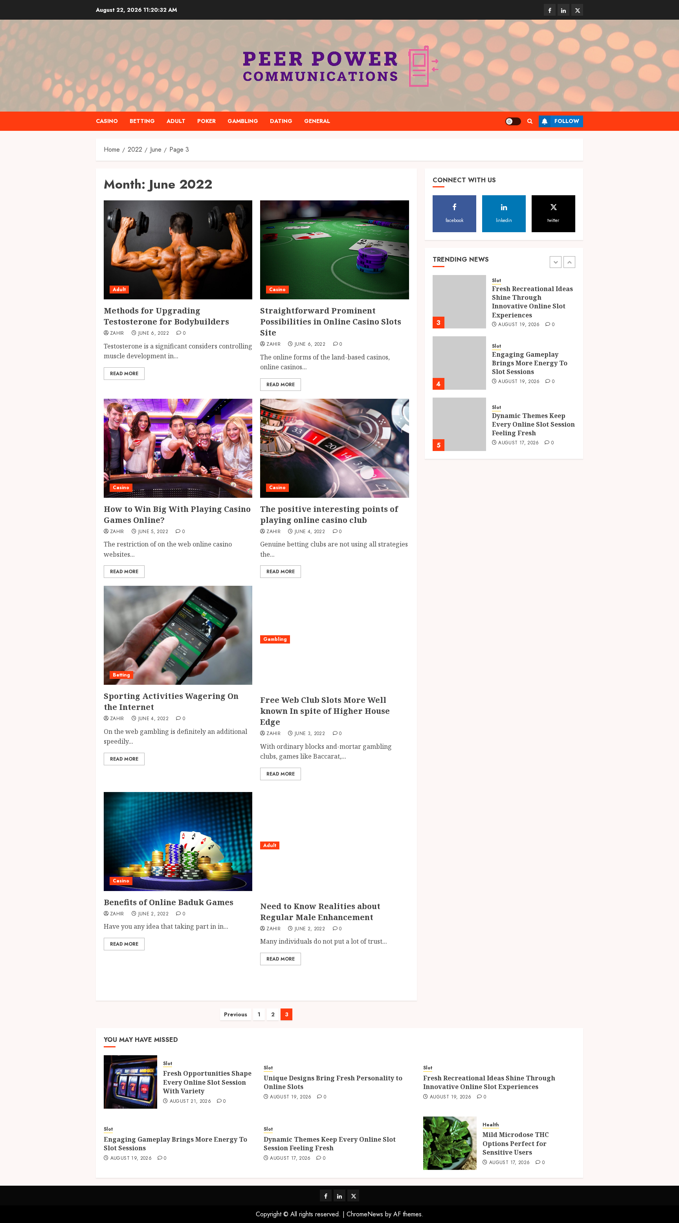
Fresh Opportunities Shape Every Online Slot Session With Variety (207, 1082)
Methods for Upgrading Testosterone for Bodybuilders (166, 316)
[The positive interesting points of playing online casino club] (334, 448)
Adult (176, 121)
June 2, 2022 (153, 914)
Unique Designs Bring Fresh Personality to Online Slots (333, 1082)
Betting (142, 121)
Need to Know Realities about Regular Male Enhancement (320, 911)
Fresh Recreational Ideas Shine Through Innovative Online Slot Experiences (532, 301)
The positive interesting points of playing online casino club (329, 514)
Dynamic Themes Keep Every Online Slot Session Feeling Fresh (533, 424)
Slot (496, 280)
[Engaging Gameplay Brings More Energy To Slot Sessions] (459, 363)
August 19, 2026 (519, 325)
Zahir (117, 333)
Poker (206, 121)
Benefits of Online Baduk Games (168, 902)
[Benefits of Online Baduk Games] (178, 841)
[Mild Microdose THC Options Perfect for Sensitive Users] (450, 1143)
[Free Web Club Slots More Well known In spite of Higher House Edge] (334, 639)
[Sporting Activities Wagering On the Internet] (178, 635)
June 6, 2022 (153, 333)
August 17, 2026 (518, 443)
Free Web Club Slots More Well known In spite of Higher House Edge (325, 711)
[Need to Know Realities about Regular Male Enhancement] (334, 845)
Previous (235, 1014)
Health (491, 1125)
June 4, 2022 (310, 532)
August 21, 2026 (190, 1101)
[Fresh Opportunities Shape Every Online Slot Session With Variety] (130, 1082)
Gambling (243, 121)
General (317, 121)
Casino (107, 121)
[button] (530, 121)
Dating (281, 121)
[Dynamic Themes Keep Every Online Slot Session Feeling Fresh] (459, 424)
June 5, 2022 (153, 532)
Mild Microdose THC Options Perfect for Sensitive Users (516, 1143)
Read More (124, 373)
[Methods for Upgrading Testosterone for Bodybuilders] (178, 249)
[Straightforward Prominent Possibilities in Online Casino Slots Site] (334, 249)
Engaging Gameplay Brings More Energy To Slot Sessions (529, 363)
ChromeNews (365, 1214)
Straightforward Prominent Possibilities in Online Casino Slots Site (330, 321)
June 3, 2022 (310, 734)
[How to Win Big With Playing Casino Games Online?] (178, 448)
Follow (566, 121)
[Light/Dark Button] (513, 121)
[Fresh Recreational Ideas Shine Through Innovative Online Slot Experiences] (459, 301)
